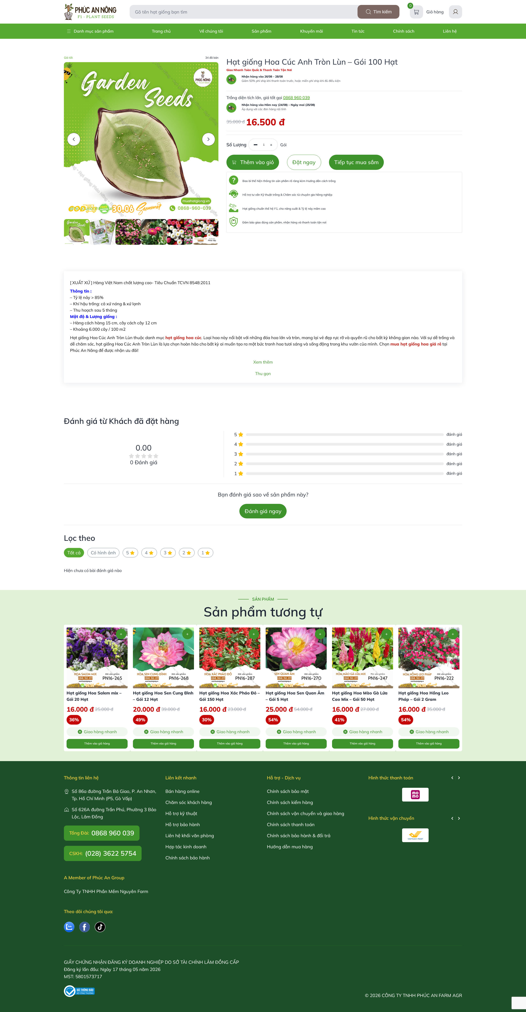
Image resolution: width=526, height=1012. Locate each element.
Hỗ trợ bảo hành (182, 824)
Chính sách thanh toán (291, 824)
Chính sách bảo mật (288, 791)
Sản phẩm (261, 31)
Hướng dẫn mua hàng (290, 847)
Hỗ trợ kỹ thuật (181, 813)
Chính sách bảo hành (187, 858)
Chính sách (403, 31)
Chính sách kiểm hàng (290, 802)
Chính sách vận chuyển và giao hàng (305, 813)
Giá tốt (68, 57)
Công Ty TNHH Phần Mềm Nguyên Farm (106, 891)
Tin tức (358, 31)
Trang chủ (161, 31)
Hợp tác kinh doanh (185, 847)
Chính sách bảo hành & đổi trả (298, 835)
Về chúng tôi (211, 31)
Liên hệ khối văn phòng (189, 835)
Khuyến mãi (311, 31)
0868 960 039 (296, 97)
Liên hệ (450, 31)
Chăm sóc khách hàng (188, 802)
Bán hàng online (182, 791)
